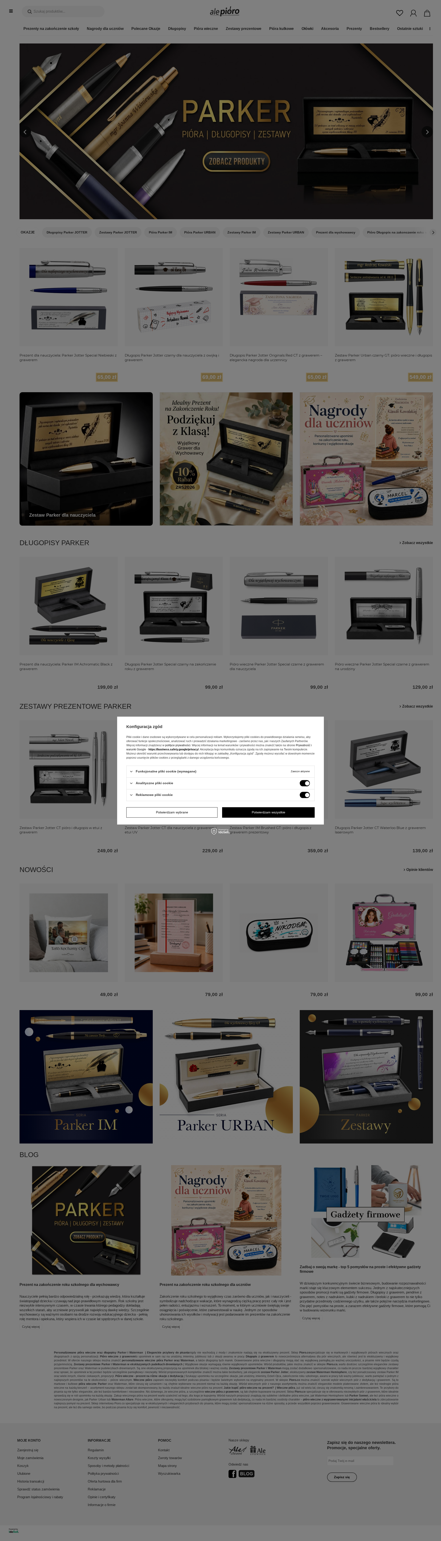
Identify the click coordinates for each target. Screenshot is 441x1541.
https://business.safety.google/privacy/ (173, 749)
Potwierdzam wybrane (172, 812)
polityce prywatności (177, 745)
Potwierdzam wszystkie (268, 812)
